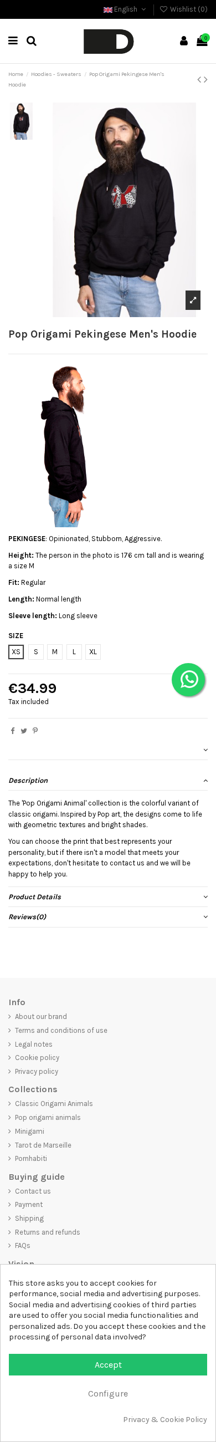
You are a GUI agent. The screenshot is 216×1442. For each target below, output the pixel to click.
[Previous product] (200, 79)
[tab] (108, 750)
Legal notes (34, 1044)
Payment (29, 1204)
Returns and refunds (47, 1232)
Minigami (29, 1131)
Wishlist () (188, 9)
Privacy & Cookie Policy (165, 1419)
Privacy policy (36, 1071)
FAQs (22, 1245)
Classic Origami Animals (54, 1103)
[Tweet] (23, 731)
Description (28, 780)
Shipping (29, 1218)
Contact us (33, 1191)
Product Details (34, 897)
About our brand (41, 1016)
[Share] (12, 731)
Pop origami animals (48, 1117)
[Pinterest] (35, 731)
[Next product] (206, 79)
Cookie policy (37, 1057)
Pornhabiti (31, 1158)
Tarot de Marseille (43, 1145)
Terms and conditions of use (61, 1030)
